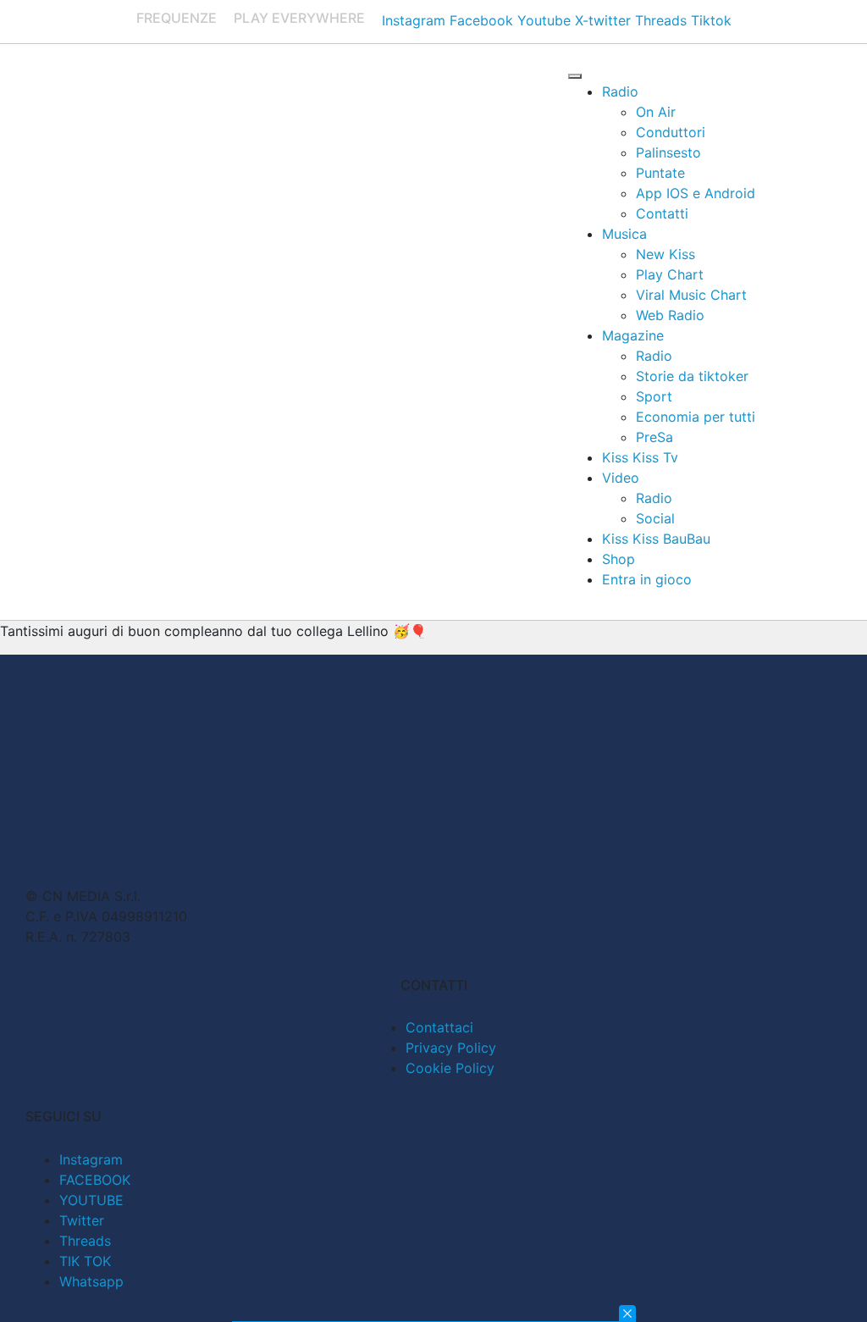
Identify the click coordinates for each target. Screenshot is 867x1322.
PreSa (654, 437)
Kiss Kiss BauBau (656, 538)
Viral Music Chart (691, 294)
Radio (620, 91)
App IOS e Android (695, 193)
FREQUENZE (176, 17)
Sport (654, 396)
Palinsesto (668, 152)
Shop (618, 558)
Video (620, 477)
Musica (624, 233)
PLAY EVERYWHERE (299, 17)
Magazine (633, 335)
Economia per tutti (695, 416)
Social (655, 518)
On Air (656, 111)
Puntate (660, 172)
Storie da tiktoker (692, 376)
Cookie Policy (450, 1067)
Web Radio (670, 315)
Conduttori (670, 132)
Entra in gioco (647, 579)
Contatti (662, 213)
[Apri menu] (575, 76)
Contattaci (439, 1027)
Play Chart (670, 274)
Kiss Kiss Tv (640, 457)
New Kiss (665, 254)
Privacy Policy (451, 1047)
